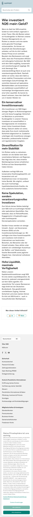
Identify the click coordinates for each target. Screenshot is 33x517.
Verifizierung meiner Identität (12, 386)
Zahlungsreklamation (9, 368)
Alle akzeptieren (16, 512)
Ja (11, 316)
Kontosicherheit (7, 362)
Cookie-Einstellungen (16, 502)
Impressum (6, 498)
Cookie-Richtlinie (8, 497)
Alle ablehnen (16, 507)
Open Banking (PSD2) (9, 371)
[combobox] (16, 10)
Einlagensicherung (8, 374)
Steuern (4, 389)
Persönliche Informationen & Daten (13, 392)
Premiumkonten (7, 413)
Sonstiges (5, 398)
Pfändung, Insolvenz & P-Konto (12, 395)
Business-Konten (7, 416)
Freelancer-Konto (8, 422)
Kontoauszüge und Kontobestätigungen (15, 401)
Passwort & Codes (8, 365)
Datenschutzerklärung (20, 497)
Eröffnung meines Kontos (10, 383)
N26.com (5, 347)
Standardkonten (7, 410)
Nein (21, 316)
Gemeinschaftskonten (9, 419)
